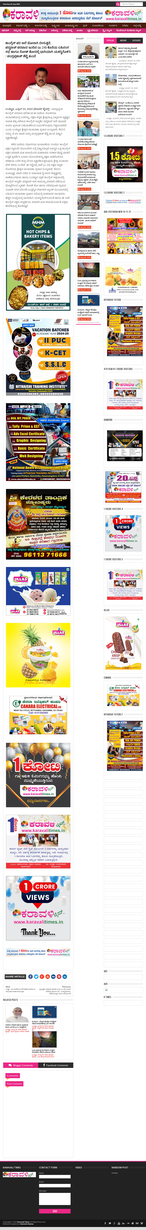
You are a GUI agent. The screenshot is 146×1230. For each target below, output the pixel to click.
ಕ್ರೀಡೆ (85, 25)
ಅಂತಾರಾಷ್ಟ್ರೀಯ (71, 25)
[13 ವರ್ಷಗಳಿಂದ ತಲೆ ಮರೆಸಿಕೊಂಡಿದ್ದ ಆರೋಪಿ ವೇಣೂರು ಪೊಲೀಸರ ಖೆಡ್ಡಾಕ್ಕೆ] (88, 123)
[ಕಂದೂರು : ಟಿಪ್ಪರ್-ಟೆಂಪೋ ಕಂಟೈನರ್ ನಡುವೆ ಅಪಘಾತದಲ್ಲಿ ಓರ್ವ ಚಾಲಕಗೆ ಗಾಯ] (88, 298)
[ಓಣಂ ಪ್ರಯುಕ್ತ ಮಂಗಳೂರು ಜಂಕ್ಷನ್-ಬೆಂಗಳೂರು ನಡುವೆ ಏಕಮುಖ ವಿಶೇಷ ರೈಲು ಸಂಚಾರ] (88, 265)
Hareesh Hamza (27, 1224)
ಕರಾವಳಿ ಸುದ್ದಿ (21, 25)
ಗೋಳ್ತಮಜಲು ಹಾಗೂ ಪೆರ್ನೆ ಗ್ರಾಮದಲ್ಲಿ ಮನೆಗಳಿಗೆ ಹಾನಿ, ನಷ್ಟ (88, 252)
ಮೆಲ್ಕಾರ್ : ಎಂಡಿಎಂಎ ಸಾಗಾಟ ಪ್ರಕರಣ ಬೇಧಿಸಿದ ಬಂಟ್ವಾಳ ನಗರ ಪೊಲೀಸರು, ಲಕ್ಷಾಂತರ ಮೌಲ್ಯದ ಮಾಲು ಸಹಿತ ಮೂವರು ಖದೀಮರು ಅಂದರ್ (129, 108)
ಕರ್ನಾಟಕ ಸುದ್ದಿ (41, 25)
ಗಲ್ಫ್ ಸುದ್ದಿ (137, 25)
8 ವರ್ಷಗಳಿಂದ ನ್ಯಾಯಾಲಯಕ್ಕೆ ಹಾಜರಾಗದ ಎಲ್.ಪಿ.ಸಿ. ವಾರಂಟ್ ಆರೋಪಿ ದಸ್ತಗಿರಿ (88, 64)
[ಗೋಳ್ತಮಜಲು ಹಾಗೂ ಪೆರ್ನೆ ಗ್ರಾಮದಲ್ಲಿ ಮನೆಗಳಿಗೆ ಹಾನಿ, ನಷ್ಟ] (88, 235)
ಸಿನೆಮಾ (125, 25)
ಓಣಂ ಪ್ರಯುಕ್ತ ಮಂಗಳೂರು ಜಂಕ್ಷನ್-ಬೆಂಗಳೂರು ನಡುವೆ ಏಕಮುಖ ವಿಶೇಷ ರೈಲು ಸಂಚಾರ (88, 283)
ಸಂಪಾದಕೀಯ (98, 25)
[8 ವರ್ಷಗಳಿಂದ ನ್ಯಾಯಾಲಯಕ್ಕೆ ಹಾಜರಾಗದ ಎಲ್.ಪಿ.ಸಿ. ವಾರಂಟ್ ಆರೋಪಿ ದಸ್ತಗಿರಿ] (88, 46)
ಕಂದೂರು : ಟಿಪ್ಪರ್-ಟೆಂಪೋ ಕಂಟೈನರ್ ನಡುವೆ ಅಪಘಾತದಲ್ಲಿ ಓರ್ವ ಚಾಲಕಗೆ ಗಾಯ (88, 312)
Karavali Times (23, 1222)
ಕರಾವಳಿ (80, 38)
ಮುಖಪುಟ (7, 25)
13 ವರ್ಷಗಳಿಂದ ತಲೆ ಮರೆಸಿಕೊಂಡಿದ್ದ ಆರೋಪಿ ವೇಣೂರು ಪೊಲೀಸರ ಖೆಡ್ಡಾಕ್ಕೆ (87, 142)
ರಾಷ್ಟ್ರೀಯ (56, 25)
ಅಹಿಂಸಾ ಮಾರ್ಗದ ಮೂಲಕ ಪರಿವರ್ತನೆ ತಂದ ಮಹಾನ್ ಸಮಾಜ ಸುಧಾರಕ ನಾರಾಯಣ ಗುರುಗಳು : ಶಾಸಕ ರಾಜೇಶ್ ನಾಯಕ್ (88, 217)
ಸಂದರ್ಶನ (113, 25)
